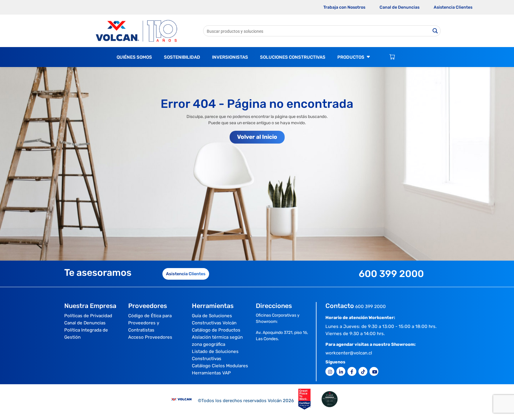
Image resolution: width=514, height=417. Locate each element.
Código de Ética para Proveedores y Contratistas (150, 323)
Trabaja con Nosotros (344, 7)
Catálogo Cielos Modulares (220, 365)
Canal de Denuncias (399, 7)
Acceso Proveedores (150, 337)
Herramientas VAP (211, 373)
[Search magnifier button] (435, 31)
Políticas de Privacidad (88, 315)
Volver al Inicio (257, 136)
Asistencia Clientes (453, 7)
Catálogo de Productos (216, 330)
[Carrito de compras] (392, 57)
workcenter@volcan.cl (348, 353)
